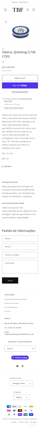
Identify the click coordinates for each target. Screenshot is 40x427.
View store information (14, 107)
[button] (5, 10)
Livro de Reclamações (11, 307)
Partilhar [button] (7, 166)
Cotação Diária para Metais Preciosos (15, 299)
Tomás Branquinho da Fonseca (18, 419)
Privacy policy (24, 422)
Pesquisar (7, 311)
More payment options (20, 92)
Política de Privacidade (11, 303)
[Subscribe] (32, 348)
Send (10, 280)
